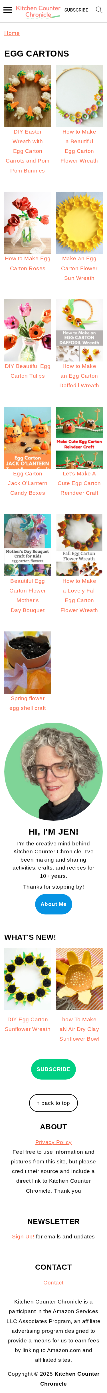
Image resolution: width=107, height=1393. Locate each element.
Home (12, 33)
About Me (54, 904)
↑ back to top (53, 1103)
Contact (53, 1283)
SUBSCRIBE (53, 1069)
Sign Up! (23, 1237)
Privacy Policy (53, 1142)
